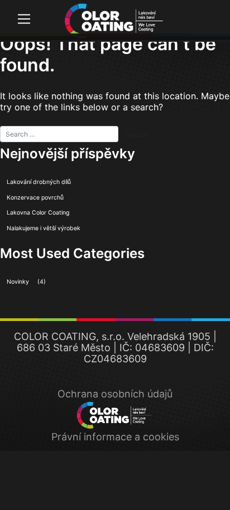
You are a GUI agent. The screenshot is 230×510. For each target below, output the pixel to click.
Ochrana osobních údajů (115, 394)
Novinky (18, 281)
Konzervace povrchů (35, 197)
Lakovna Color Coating (38, 212)
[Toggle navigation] (24, 19)
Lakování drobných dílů (39, 182)
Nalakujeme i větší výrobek (43, 228)
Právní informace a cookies (115, 437)
